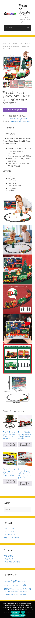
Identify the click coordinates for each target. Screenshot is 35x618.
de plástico (20, 121)
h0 (23, 589)
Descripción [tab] (10, 128)
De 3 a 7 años (13, 44)
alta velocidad (7, 581)
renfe (21, 594)
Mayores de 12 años (11, 537)
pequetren (13, 594)
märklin (13, 592)
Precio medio (9, 559)
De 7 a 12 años (9, 534)
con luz (25, 581)
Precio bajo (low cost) (22, 118)
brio (20, 581)
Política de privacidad (18, 615)
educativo (8, 589)
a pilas (13, 121)
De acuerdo (15, 612)
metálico (7, 591)
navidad (28, 121)
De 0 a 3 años (9, 528)
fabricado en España (17, 589)
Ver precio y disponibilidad (10, 444)
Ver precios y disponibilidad (15, 110)
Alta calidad (8, 556)
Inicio (4, 44)
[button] (28, 54)
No (23, 612)
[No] (33, 609)
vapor (25, 594)
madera (28, 589)
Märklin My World (21, 592)
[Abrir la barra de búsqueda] (28, 28)
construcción (11, 586)
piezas (17, 594)
